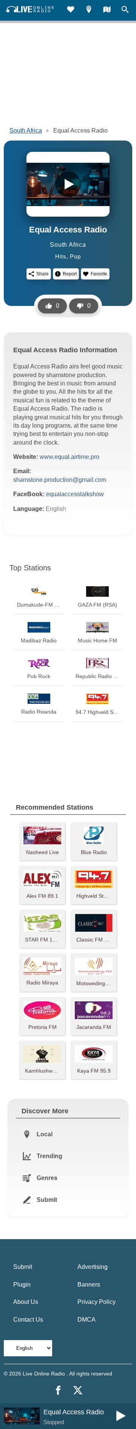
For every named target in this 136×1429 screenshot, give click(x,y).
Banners (88, 1284)
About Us (25, 1302)
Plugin (22, 1284)
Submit (22, 1267)
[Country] (107, 10)
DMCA (86, 1319)
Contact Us (28, 1319)
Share (42, 274)
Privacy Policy (96, 1302)
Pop (75, 256)
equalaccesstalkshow (75, 494)
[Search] (125, 10)
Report (70, 274)
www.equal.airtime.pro (69, 457)
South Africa (25, 130)
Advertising (92, 1267)
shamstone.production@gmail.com (59, 480)
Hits (60, 256)
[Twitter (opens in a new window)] (78, 1390)
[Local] (89, 10)
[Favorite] (71, 10)
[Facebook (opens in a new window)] (58, 1390)
